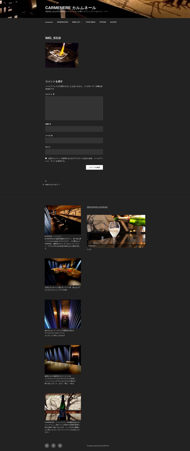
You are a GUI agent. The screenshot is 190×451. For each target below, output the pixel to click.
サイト (48, 147)
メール (49, 135)
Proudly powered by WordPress (98, 446)
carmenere (49, 22)
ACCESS (113, 22)
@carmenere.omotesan (97, 207)
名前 (48, 124)
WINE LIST (76, 22)
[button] (143, 230)
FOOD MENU (90, 22)
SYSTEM (103, 22)
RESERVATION (62, 22)
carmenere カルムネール (70, 7)
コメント (50, 94)
